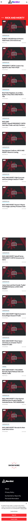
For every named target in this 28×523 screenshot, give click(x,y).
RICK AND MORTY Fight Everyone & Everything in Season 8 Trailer (14, 315)
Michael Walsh (5, 69)
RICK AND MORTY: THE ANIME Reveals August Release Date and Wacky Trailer (12, 371)
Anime (4, 366)
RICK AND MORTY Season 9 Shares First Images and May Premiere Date (13, 205)
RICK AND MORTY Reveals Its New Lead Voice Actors (13, 428)
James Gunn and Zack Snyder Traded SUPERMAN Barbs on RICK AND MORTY (13, 286)
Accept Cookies (14, 519)
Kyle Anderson (5, 154)
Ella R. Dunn (4, 42)
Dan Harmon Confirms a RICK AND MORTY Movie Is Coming (13, 151)
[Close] (26, 503)
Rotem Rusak (4, 375)
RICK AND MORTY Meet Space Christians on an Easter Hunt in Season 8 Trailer (12, 342)
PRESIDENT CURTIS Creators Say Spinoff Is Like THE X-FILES (13, 66)
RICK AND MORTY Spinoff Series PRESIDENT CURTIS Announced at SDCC (13, 258)
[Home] (7, 482)
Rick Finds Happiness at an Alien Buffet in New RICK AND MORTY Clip (12, 94)
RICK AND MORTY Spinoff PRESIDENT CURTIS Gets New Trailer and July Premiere (13, 123)
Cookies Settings (14, 511)
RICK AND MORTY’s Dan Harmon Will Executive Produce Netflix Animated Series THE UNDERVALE (13, 400)
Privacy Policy (9, 492)
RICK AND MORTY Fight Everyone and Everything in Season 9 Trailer (13, 178)
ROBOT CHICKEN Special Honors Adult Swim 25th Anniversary (12, 39)
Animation (5, 35)
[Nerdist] (14, 2)
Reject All (14, 515)
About (7, 489)
